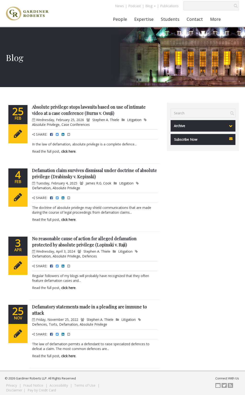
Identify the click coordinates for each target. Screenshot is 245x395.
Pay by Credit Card (42, 390)
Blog (149, 6)
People (120, 19)
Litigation (134, 119)
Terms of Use (85, 385)
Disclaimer (14, 390)
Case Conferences (75, 124)
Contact (195, 19)
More (215, 19)
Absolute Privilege (46, 124)
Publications (169, 6)
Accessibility (59, 385)
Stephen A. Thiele (105, 119)
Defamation (41, 188)
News (119, 6)
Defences (89, 256)
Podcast (134, 6)
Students (170, 19)
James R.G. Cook (98, 183)
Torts (53, 324)
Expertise (144, 19)
